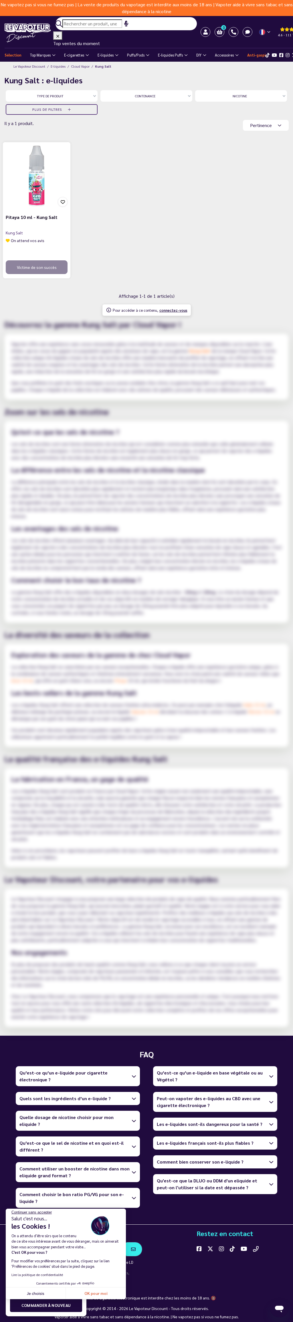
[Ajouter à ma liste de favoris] (63, 202)
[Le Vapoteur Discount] (29, 33)
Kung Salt (14, 232)
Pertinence (261, 125)
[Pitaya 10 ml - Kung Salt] (36, 176)
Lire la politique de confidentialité (37, 1274)
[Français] (265, 32)
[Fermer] (57, 35)
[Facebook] (281, 55)
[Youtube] (274, 55)
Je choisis (35, 1293)
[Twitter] (210, 1248)
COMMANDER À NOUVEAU (46, 1305)
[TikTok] (268, 55)
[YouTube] (244, 1248)
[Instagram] (288, 55)
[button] (219, 32)
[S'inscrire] (133, 1249)
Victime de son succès (37, 267)
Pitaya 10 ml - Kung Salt (32, 217)
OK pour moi (96, 1293)
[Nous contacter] (256, 1248)
